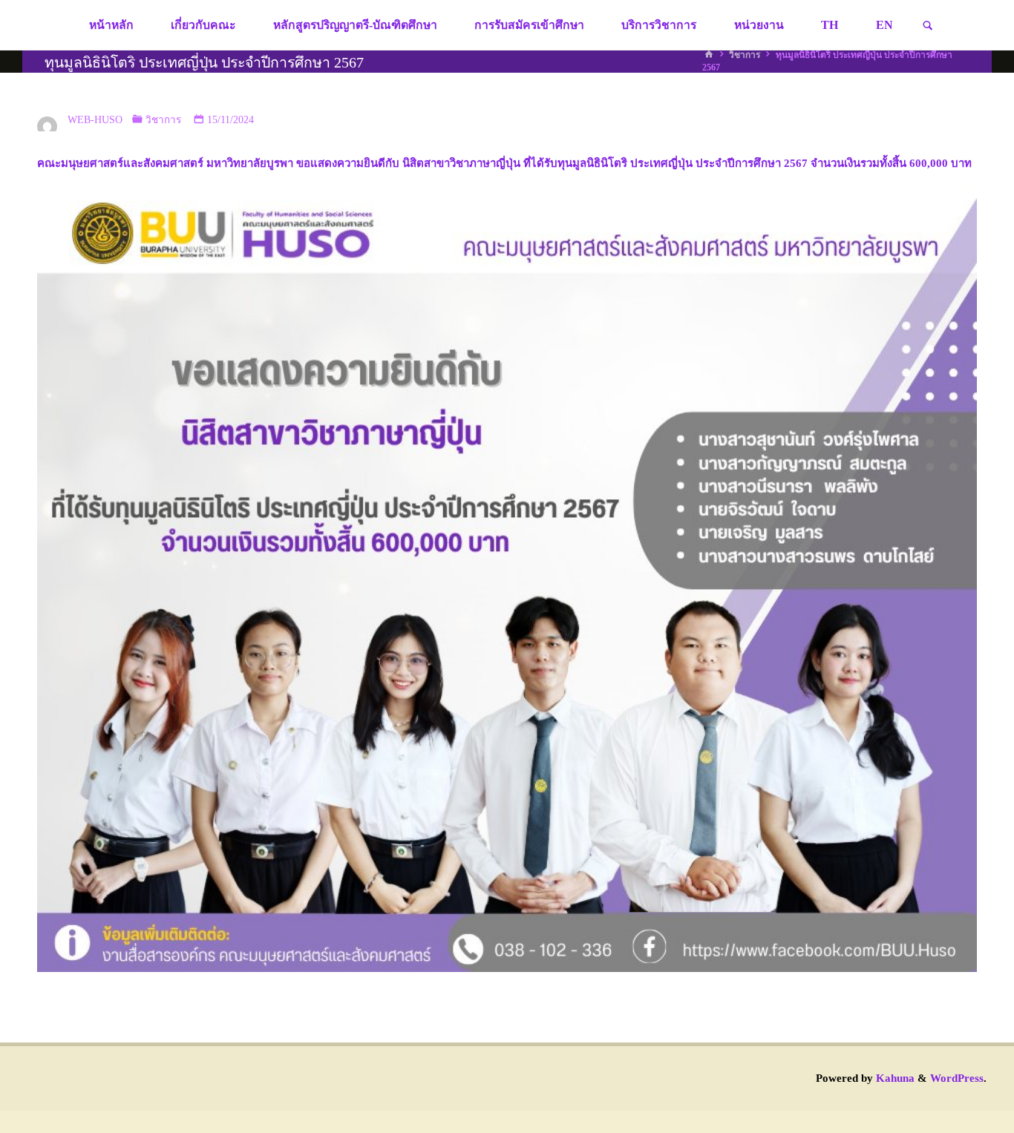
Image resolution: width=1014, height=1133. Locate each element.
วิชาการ (744, 55)
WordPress (957, 1078)
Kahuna (894, 1078)
